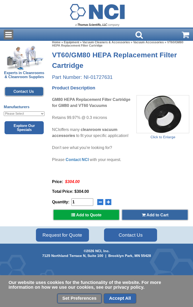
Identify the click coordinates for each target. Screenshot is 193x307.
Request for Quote (62, 235)
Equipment (71, 42)
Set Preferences (79, 298)
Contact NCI (77, 160)
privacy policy (128, 287)
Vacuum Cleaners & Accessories (106, 42)
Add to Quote (88, 215)
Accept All (120, 298)
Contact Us (131, 235)
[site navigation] (8, 35)
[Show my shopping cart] (185, 35)
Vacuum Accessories (148, 42)
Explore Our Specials (24, 127)
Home (56, 42)
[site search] (139, 35)
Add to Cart (157, 215)
